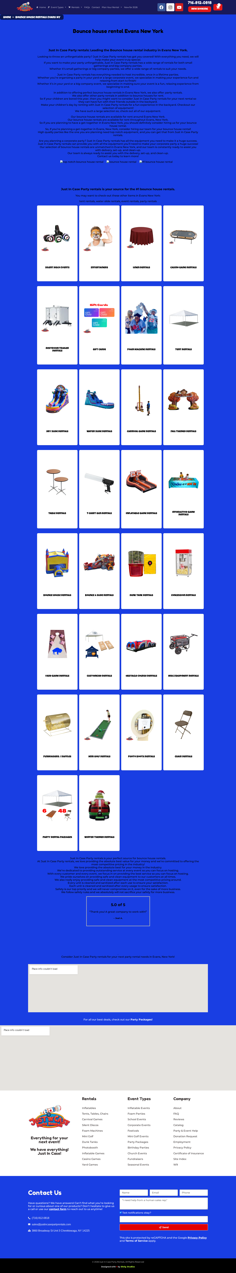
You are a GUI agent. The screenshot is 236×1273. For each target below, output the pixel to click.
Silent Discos (90, 1125)
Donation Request (185, 1136)
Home (42, 7)
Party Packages (138, 1142)
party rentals (173, 92)
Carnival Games (92, 1119)
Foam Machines (92, 1130)
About (177, 1108)
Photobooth (90, 1147)
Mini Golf (87, 1136)
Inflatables (89, 1108)
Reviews (178, 1119)
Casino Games (91, 1159)
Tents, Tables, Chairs (95, 1113)
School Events (137, 1119)
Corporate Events (139, 1125)
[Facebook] (161, 7)
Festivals (133, 1130)
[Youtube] (179, 7)
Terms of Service (136, 1240)
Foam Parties (136, 1113)
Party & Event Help (185, 1130)
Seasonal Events (138, 1164)
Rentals (75, 7)
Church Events (137, 1153)
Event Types (57, 7)
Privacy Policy (197, 1237)
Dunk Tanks (90, 1142)
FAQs (87, 7)
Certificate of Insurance (188, 1153)
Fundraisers (135, 1159)
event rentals (130, 201)
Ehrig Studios (128, 1266)
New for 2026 (131, 7)
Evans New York (112, 122)
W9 (175, 1164)
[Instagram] (170, 7)
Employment (182, 1142)
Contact (96, 7)
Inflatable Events (139, 1108)
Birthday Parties (138, 1147)
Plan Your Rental (110, 7)
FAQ (176, 1113)
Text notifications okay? (136, 1212)
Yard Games (90, 1164)
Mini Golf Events (138, 1136)
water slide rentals (108, 201)
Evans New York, (136, 92)
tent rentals (87, 201)
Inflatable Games (93, 1153)
